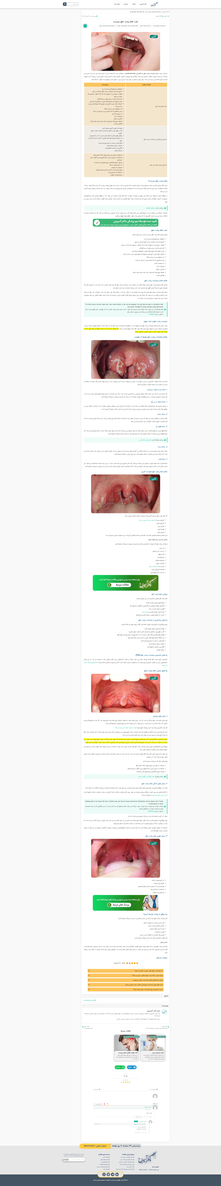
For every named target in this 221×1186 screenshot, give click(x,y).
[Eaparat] (108, 1174)
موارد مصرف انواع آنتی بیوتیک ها (126, 728)
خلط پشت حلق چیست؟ (159, 26)
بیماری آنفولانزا (150, 208)
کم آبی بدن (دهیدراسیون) (159, 795)
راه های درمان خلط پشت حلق (107, 26)
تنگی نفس (145, 612)
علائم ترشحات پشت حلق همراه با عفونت (127, 26)
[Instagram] (104, 1174)
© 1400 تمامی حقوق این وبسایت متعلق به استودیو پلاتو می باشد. (110, 1180)
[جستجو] (64, 4)
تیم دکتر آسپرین (153, 1011)
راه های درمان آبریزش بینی (148, 520)
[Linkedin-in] (117, 1174)
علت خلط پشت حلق (145, 26)
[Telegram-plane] (112, 1174)
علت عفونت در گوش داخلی (146, 777)
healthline (151, 811)
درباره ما (126, 4)
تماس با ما (117, 4)
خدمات (134, 4)
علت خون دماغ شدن (146, 440)
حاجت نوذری (136, 1124)
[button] (132, 1067)
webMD (151, 314)
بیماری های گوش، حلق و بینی (153, 12)
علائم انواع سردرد (155, 566)
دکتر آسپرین (143, 4)
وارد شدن (96, 1089)
